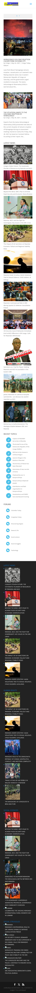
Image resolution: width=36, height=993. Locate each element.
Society (24, 118)
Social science (15, 537)
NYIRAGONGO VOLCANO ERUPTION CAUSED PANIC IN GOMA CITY (17, 60)
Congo (8, 63)
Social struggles (16, 544)
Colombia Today (16, 510)
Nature (6, 65)
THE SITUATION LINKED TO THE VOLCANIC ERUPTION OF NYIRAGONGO (15, 114)
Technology (14, 550)
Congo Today (26, 63)
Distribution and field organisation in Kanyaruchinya (19, 489)
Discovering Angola (17, 524)
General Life (15, 530)
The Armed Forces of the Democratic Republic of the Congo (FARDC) (21, 446)
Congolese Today (16, 517)
